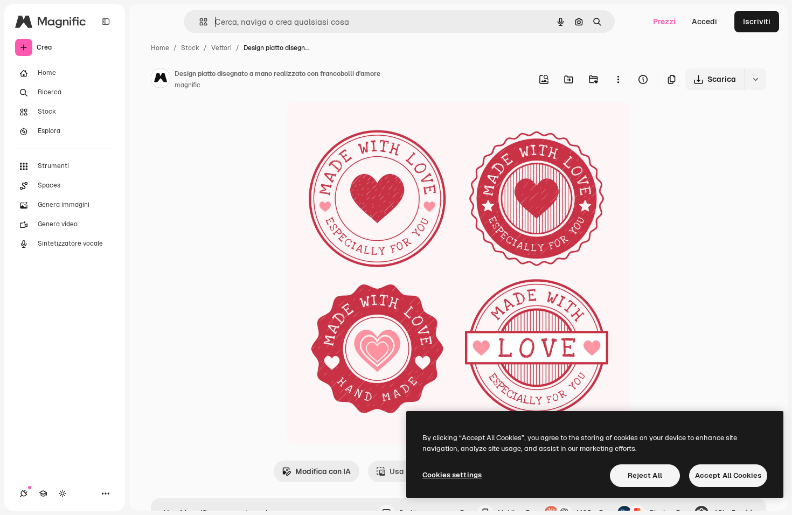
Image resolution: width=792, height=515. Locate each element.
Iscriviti (756, 21)
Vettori (221, 48)
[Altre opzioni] (618, 79)
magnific (187, 85)
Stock (190, 48)
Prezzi (664, 21)
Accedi (704, 21)
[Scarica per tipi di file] (755, 79)
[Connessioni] (23, 493)
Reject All (645, 475)
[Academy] (43, 493)
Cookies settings (452, 474)
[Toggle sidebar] (105, 21)
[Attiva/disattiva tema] (62, 493)
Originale (358, 122)
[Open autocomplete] (199, 22)
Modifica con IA (323, 471)
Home (160, 48)
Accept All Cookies (728, 475)
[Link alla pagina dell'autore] (160, 79)
